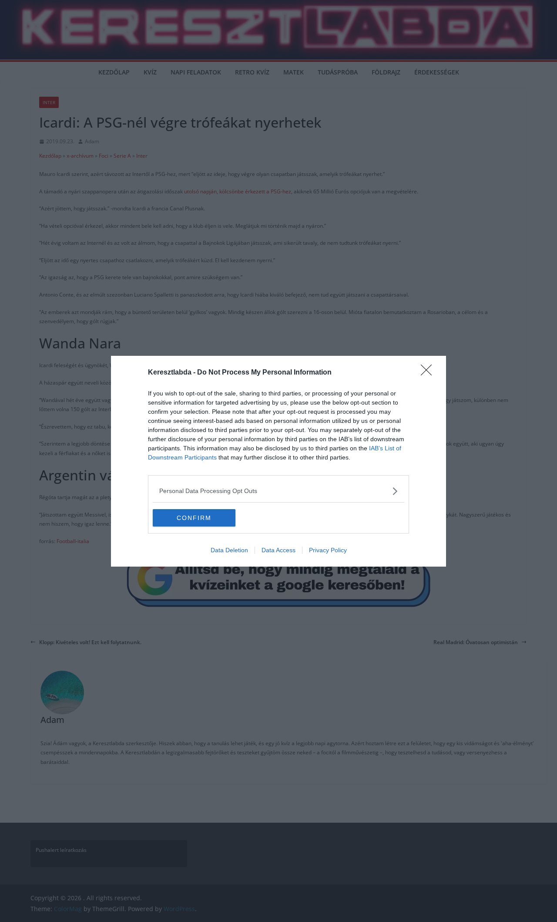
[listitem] (278, 491)
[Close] (429, 373)
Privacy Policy (328, 550)
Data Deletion (229, 550)
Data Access (278, 550)
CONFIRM (194, 517)
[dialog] (278, 461)
